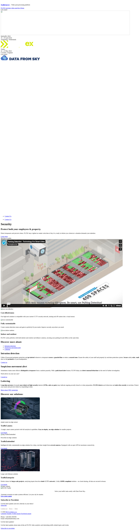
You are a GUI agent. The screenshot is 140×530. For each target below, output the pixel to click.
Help (16, 508)
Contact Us (8, 216)
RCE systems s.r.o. (11, 512)
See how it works (6, 238)
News (10, 508)
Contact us (4, 508)
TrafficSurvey (5, 5)
